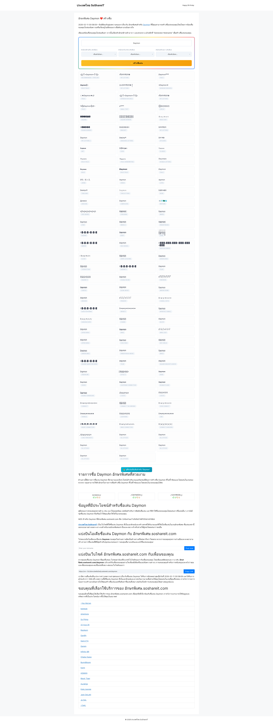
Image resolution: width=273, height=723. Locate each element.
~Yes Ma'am (86, 603)
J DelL (83, 705)
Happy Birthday (188, 5)
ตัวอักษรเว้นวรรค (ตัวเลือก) (126, 50)
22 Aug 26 (85, 625)
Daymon (146, 25)
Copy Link (189, 571)
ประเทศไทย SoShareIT (90, 5)
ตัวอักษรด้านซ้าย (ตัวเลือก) (89, 50)
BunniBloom (86, 662)
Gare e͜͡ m (85, 641)
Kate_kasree (86, 689)
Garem (83, 646)
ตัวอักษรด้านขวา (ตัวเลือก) (164, 50)
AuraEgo (84, 684)
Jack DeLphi (86, 695)
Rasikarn (84, 630)
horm (83, 668)
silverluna (85, 614)
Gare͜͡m (83, 635)
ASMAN (84, 673)
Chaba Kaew (86, 657)
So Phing (84, 619)
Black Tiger (85, 678)
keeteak (84, 609)
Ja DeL (84, 700)
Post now (189, 548)
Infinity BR (85, 652)
